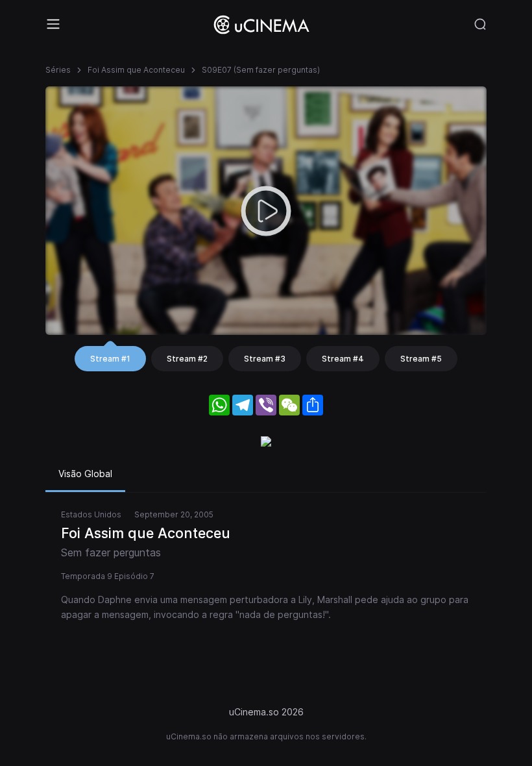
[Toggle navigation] (53, 24)
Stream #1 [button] (110, 359)
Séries (58, 70)
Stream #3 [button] (264, 359)
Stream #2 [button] (187, 359)
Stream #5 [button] (421, 359)
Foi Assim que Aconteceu (136, 70)
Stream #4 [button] (343, 359)
